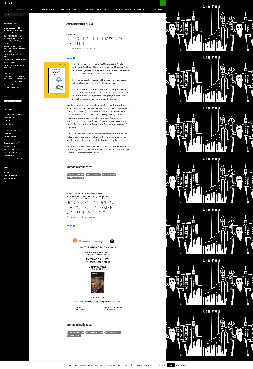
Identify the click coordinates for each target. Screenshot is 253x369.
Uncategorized (9, 156)
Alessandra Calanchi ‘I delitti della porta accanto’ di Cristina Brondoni (14, 48)
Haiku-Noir (8, 121)
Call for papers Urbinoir (12, 114)
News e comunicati (74, 193)
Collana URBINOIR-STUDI (47, 9)
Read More (181, 365)
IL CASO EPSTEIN (109, 175)
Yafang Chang (74, 336)
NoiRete (117, 9)
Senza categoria (9, 146)
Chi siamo (18, 9)
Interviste (77, 9)
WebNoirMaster (91, 49)
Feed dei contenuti (10, 175)
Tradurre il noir (9, 152)
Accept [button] (171, 365)
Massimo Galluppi (76, 178)
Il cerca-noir (65, 9)
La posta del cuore (157, 9)
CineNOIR (31, 9)
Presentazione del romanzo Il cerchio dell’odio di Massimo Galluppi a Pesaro (90, 205)
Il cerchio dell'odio (95, 332)
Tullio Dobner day (103, 9)
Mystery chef (8, 127)
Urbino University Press (12, 159)
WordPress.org (9, 182)
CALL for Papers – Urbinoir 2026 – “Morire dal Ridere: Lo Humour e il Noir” (14, 30)
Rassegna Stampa (10, 137)
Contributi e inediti (10, 118)
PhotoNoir (7, 133)
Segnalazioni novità (93, 193)
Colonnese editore (76, 175)
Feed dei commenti (10, 179)
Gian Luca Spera (93, 175)
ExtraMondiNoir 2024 (11, 87)
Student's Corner (10, 149)
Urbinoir (8, 3)
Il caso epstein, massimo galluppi (94, 41)
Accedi (6, 172)
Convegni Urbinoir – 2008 (134, 9)
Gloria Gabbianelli (76, 332)
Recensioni (89, 9)
